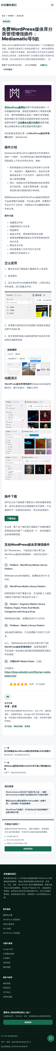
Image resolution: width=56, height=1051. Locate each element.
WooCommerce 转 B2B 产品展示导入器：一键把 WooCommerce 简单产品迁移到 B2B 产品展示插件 (27, 793)
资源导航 (6, 963)
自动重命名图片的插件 (29, 122)
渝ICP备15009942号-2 (21, 1042)
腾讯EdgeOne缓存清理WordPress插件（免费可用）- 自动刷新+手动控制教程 (26, 802)
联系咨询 (6, 988)
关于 (3, 1042)
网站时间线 (18, 726)
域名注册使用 (8, 924)
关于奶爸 (8, 726)
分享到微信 (7, 69)
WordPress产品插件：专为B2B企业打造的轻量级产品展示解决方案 (27, 810)
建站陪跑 (6, 983)
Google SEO (8, 949)
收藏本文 (44, 65)
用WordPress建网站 (15, 107)
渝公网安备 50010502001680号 (14, 1046)
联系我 (27, 726)
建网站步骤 (7, 915)
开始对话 (9, 1029)
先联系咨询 (28, 849)
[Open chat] (50, 1038)
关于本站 (6, 992)
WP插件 (11, 16)
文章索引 (6, 958)
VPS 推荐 (7, 929)
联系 (8, 1042)
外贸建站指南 (8, 954)
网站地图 (6, 967)
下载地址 (11, 518)
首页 (3, 16)
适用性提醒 (7, 997)
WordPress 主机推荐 (11, 933)
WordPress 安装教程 (11, 920)
